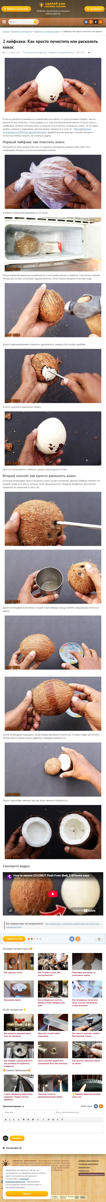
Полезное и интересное (36, 52)
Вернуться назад (15, 938)
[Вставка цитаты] (53, 1119)
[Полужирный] (6, 1119)
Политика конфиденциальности (91, 1174)
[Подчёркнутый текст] (14, 1119)
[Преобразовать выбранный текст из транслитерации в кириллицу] (57, 1119)
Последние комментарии (88, 1164)
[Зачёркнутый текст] (18, 1119)
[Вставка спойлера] (62, 1119)
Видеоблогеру (84, 1167)
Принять (27, 1193)
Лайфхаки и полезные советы (61, 52)
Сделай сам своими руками (53, 5)
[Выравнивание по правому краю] (33, 1119)
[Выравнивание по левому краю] (23, 1119)
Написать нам (84, 1170)
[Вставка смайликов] (38, 1119)
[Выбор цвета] (43, 1119)
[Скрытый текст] (48, 1119)
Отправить (17, 1138)
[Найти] (36, 22)
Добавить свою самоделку (89, 1161)
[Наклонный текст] (10, 1119)
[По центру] (28, 1119)
